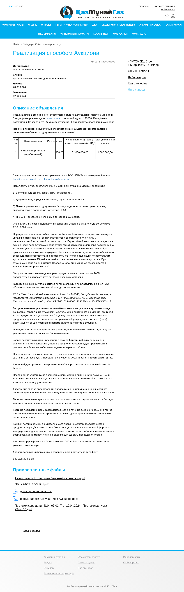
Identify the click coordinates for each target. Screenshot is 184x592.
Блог (95, 25)
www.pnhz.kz (54, 118)
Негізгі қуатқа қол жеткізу (72, 25)
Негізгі (16, 44)
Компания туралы (13, 25)
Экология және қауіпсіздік (118, 25)
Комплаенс (139, 34)
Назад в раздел (30, 530)
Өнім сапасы (136, 89)
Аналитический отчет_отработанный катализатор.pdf (50, 478)
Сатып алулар (174, 25)
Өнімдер (46, 25)
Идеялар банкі (47, 34)
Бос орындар (101, 34)
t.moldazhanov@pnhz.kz (27, 179)
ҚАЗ (11, 6)
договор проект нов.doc (36, 491)
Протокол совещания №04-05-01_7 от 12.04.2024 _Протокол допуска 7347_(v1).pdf (61, 507)
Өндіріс (32, 25)
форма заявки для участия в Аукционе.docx (49, 498)
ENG (21, 6)
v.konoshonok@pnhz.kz (55, 179)
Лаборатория (137, 77)
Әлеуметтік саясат (150, 25)
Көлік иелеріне (137, 83)
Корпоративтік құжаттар (74, 34)
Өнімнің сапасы (138, 71)
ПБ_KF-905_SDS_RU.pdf (31, 484)
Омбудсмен (120, 34)
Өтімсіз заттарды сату (48, 44)
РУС (16, 6)
